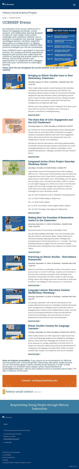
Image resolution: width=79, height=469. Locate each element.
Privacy (5, 460)
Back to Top (73, 466)
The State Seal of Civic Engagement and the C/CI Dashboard (50, 121)
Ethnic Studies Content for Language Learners (48, 327)
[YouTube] (4, 420)
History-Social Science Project (19, 13)
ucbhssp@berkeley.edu (13, 368)
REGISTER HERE (34, 213)
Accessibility (6, 455)
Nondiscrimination (8, 457)
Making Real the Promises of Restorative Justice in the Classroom (50, 219)
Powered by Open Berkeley (11, 452)
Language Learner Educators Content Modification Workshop (49, 291)
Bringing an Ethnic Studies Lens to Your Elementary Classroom (50, 77)
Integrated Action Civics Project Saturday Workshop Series (51, 163)
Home (4, 18)
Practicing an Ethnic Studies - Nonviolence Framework (52, 258)
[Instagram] (8, 420)
